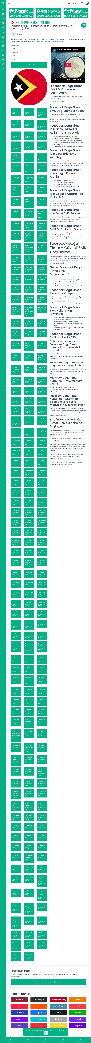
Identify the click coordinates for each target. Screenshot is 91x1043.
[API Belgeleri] (3, 50)
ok (46, 1033)
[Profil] (3, 36)
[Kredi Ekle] (3, 23)
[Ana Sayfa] (3, 9)
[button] (73, 3)
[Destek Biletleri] (3, 27)
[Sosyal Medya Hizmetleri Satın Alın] (3, 64)
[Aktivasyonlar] (3, 14)
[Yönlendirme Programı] (3, 32)
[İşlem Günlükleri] (3, 41)
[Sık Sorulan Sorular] (3, 46)
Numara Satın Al (28, 65)
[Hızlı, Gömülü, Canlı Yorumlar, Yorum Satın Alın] (3, 68)
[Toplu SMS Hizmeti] (3, 59)
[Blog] (3, 55)
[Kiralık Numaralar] (3, 18)
